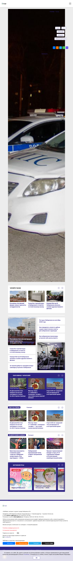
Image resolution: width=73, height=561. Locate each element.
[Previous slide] (59, 288)
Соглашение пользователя (10, 530)
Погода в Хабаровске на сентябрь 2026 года (50, 321)
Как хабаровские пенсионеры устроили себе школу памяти (48, 337)
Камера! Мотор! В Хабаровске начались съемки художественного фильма (21, 358)
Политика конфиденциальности (11, 528)
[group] (18, 419)
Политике (26, 554)
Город (57, 11)
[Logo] (9, 4)
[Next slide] (62, 288)
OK (36, 558)
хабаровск (60, 35)
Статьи (52, 11)
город (57, 28)
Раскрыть (45, 53)
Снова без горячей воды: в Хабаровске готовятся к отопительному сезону (17, 350)
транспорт (61, 31)
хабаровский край (60, 38)
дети (63, 28)
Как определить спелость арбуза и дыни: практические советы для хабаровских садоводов (49, 328)
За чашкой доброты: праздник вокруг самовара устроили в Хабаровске (21, 366)
